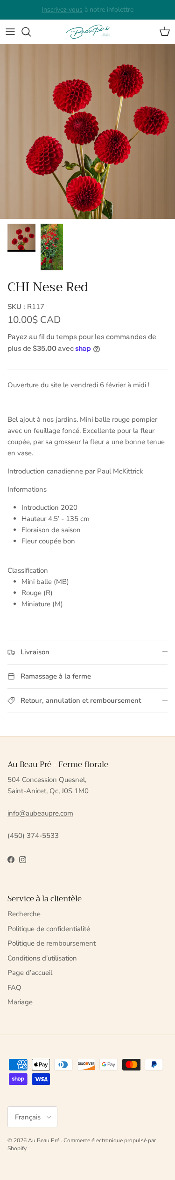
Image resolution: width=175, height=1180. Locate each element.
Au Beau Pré (44, 1140)
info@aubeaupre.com (40, 813)
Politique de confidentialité (48, 928)
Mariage (20, 1002)
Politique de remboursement (51, 943)
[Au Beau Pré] (87, 31)
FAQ (14, 987)
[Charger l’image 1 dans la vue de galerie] (87, 131)
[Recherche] (31, 31)
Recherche (24, 914)
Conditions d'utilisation (42, 958)
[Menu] (10, 31)
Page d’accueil (29, 972)
